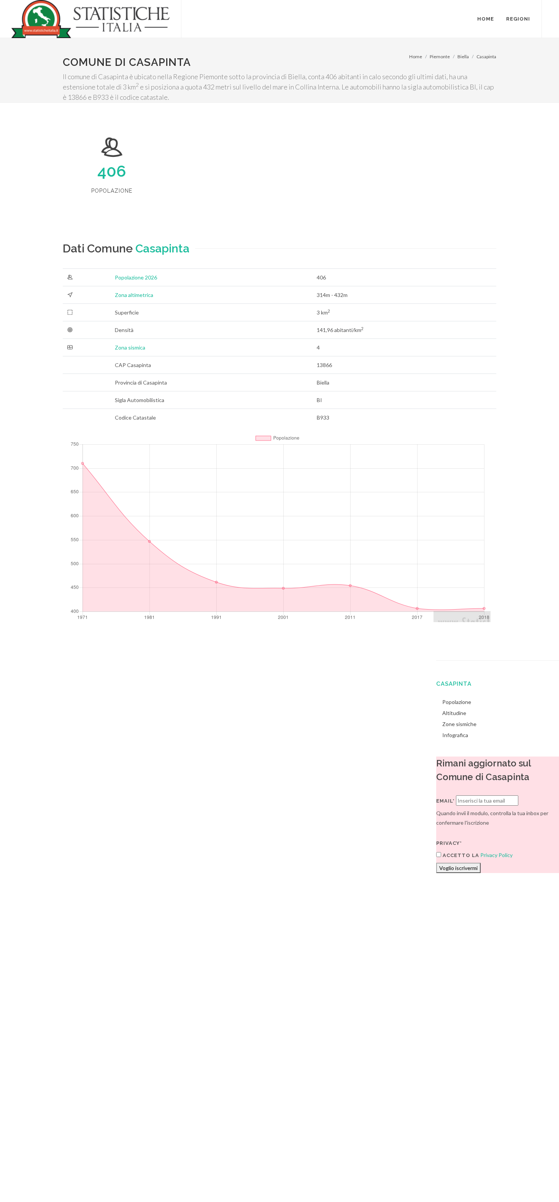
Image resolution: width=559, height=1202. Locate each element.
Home (415, 56)
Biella (463, 56)
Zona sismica (130, 347)
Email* (445, 801)
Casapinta (486, 56)
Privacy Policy (496, 855)
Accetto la (460, 855)
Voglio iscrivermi (458, 868)
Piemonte (440, 56)
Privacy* (449, 843)
